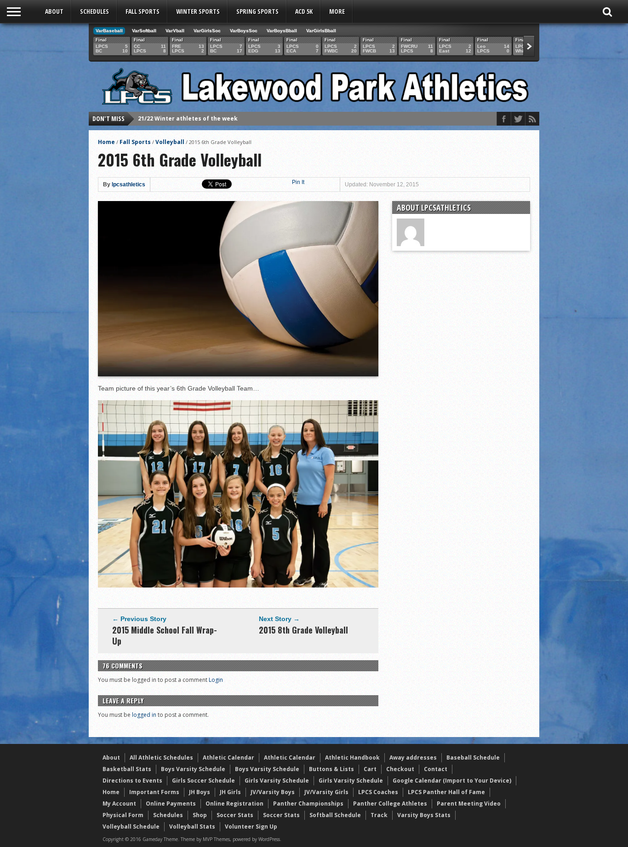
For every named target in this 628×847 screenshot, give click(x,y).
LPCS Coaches (378, 792)
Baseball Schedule (473, 757)
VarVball (175, 30)
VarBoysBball (282, 30)
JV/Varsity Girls (326, 792)
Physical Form (123, 815)
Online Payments (171, 803)
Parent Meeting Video (469, 803)
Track (379, 815)
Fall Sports (143, 11)
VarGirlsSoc (207, 30)
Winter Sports (198, 11)
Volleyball (169, 142)
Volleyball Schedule (131, 826)
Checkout (400, 769)
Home (106, 142)
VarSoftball (144, 30)
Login (216, 680)
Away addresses (413, 757)
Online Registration (234, 803)
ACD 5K (304, 11)
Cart (370, 769)
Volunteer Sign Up (251, 826)
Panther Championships (308, 803)
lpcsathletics (128, 184)
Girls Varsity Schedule (277, 780)
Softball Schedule (335, 815)
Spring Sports (257, 11)
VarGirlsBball (321, 30)
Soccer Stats (235, 815)
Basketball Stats (127, 769)
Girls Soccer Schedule (203, 780)
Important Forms (154, 792)
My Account (119, 803)
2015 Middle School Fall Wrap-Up (164, 635)
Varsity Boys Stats (424, 815)
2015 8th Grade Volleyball (303, 629)
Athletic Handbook (352, 757)
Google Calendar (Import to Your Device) (452, 780)
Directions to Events (132, 780)
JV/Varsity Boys (273, 792)
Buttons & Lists (331, 769)
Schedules (94, 11)
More (337, 11)
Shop (200, 815)
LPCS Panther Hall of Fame (446, 792)
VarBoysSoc (243, 30)
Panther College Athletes (390, 803)
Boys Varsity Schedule (193, 769)
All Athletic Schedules (161, 757)
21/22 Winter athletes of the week (188, 118)
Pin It (298, 182)
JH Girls (230, 792)
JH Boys (199, 792)
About (54, 11)
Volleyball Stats (192, 826)
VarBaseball (109, 30)
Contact (435, 769)
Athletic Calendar (228, 757)
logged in (144, 715)
